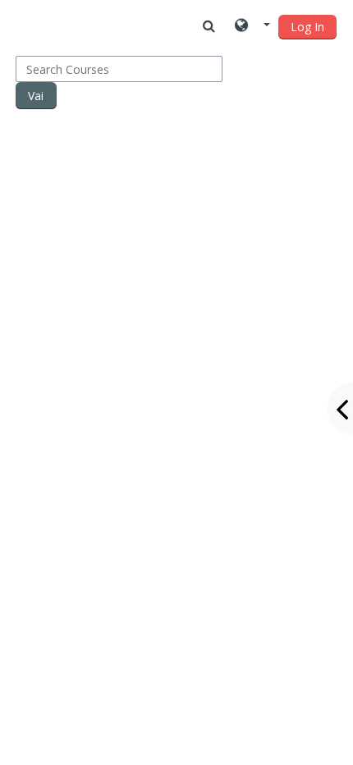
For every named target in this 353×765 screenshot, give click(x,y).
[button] (252, 26)
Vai (36, 95)
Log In (307, 26)
